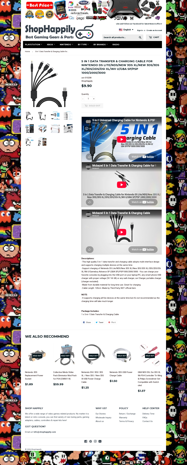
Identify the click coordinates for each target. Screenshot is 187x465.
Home (27, 51)
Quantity (85, 94)
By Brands (100, 44)
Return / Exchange (127, 414)
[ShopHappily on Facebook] (85, 441)
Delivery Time (148, 414)
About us (100, 421)
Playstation (33, 44)
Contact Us (148, 421)
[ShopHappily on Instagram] (95, 441)
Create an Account (154, 30)
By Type (82, 44)
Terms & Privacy (126, 421)
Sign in (140, 30)
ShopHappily (36, 449)
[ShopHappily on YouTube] (100, 441)
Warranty (123, 417)
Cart (156, 37)
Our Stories (101, 414)
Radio (116, 44)
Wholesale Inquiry (103, 417)
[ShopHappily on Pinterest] (90, 441)
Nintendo (66, 44)
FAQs (145, 417)
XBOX (50, 44)
